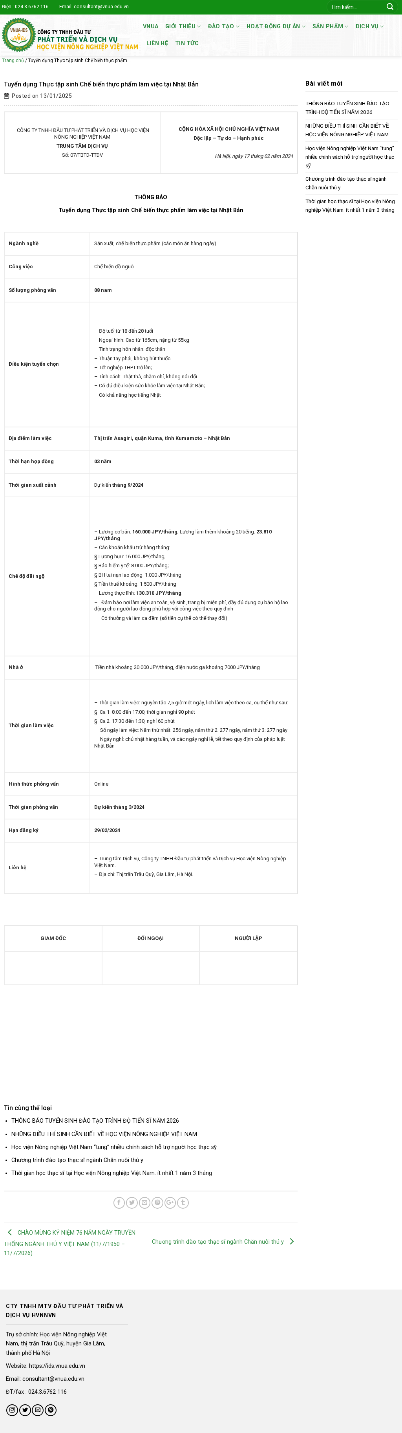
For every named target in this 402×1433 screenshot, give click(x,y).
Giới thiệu (180, 26)
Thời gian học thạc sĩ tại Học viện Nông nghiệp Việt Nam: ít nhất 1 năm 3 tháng (111, 1173)
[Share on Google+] (170, 1203)
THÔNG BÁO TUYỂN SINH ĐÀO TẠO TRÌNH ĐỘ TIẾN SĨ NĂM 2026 (95, 1121)
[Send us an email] (38, 1410)
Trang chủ (13, 60)
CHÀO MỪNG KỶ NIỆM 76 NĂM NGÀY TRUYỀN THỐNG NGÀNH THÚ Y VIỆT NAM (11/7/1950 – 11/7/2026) (69, 1243)
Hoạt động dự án (273, 26)
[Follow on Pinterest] (51, 1410)
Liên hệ (157, 43)
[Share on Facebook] (119, 1203)
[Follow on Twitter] (25, 1410)
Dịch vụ (367, 26)
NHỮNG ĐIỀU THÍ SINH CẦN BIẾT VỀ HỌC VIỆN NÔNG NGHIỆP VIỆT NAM (104, 1134)
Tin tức (187, 43)
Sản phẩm (327, 26)
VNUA (150, 26)
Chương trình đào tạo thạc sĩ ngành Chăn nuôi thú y (77, 1160)
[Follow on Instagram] (12, 1410)
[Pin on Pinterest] (157, 1203)
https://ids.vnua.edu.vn (57, 1366)
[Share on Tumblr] (183, 1203)
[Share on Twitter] (132, 1203)
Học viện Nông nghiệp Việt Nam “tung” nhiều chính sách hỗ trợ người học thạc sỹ (114, 1147)
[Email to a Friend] (145, 1203)
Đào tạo (221, 26)
